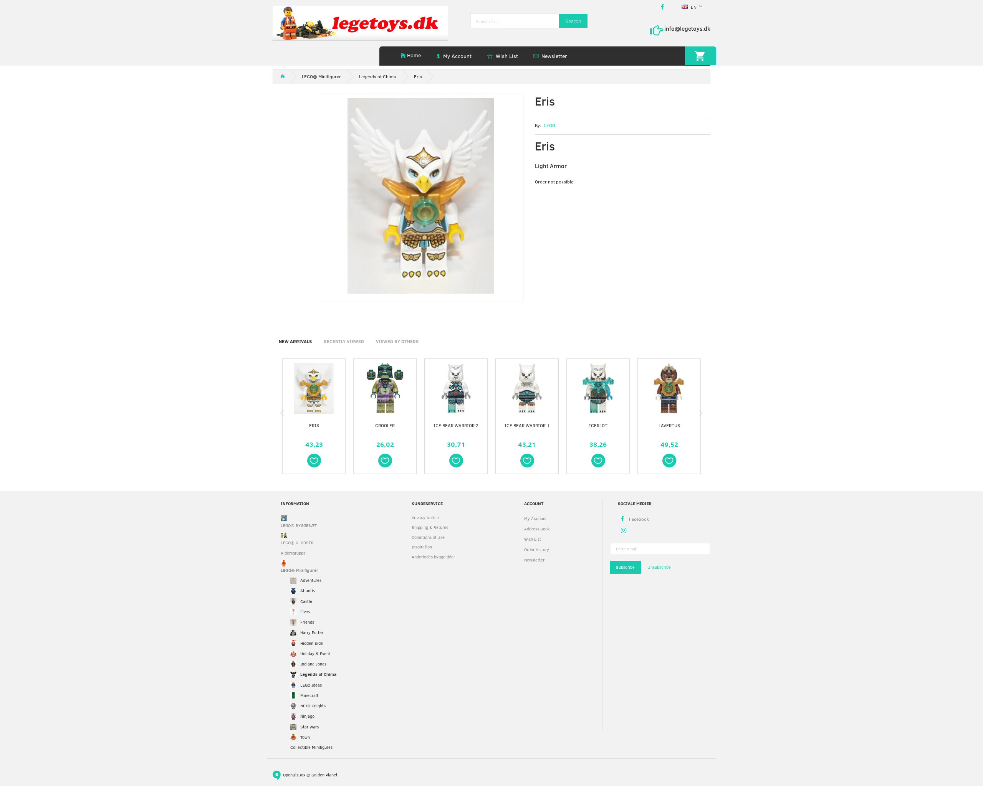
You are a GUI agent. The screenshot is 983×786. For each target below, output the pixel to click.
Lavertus (669, 425)
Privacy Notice (425, 517)
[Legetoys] (360, 22)
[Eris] (421, 196)
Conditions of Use (428, 537)
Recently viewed (344, 341)
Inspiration (422, 547)
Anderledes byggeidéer (433, 557)
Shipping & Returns (430, 527)
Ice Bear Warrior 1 (527, 425)
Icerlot (598, 425)
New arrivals (295, 341)
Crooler (385, 425)
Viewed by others (397, 341)
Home (414, 55)
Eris (314, 425)
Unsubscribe (659, 567)
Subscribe (625, 567)
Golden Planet (324, 774)
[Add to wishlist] (314, 460)
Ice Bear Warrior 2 (456, 425)
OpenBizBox (294, 774)
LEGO (549, 125)
